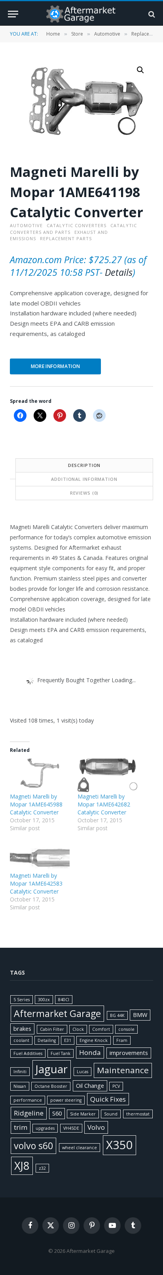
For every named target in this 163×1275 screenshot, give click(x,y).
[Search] (151, 14)
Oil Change (90, 1085)
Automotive (107, 33)
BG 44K (117, 1015)
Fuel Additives (27, 1053)
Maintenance (123, 1070)
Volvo (96, 1127)
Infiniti (20, 1071)
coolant (21, 1040)
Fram (121, 1040)
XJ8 (22, 1165)
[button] (140, 70)
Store (77, 33)
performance (27, 1100)
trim (20, 1127)
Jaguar (52, 1069)
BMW (140, 1015)
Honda (90, 1052)
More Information (55, 366)
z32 (42, 1168)
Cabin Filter (52, 1029)
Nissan (19, 1086)
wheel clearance (79, 1147)
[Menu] (13, 14)
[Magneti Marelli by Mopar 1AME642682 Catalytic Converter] (107, 776)
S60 (57, 1113)
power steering (66, 1100)
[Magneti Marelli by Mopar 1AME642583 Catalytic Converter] (40, 855)
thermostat (138, 1114)
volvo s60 (33, 1145)
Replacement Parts (66, 238)
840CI (63, 999)
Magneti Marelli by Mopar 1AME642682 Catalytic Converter (104, 804)
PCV (116, 1086)
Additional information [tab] (84, 479)
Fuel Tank (60, 1053)
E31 (67, 1040)
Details (119, 272)
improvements (129, 1053)
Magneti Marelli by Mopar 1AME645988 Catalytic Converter (36, 804)
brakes (22, 1028)
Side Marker (83, 1114)
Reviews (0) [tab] (84, 493)
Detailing (47, 1040)
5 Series (21, 999)
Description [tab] (84, 465)
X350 (119, 1145)
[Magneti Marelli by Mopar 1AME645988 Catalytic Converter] (40, 776)
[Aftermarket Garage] (81, 14)
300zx (44, 999)
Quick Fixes (108, 1099)
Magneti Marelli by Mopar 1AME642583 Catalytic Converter (36, 883)
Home (53, 33)
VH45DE (71, 1128)
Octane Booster (50, 1086)
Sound (111, 1114)
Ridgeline (29, 1113)
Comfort (101, 1029)
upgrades (45, 1128)
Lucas (82, 1071)
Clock (78, 1029)
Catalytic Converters (76, 225)
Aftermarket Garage (57, 1013)
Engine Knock (94, 1040)
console (126, 1029)
